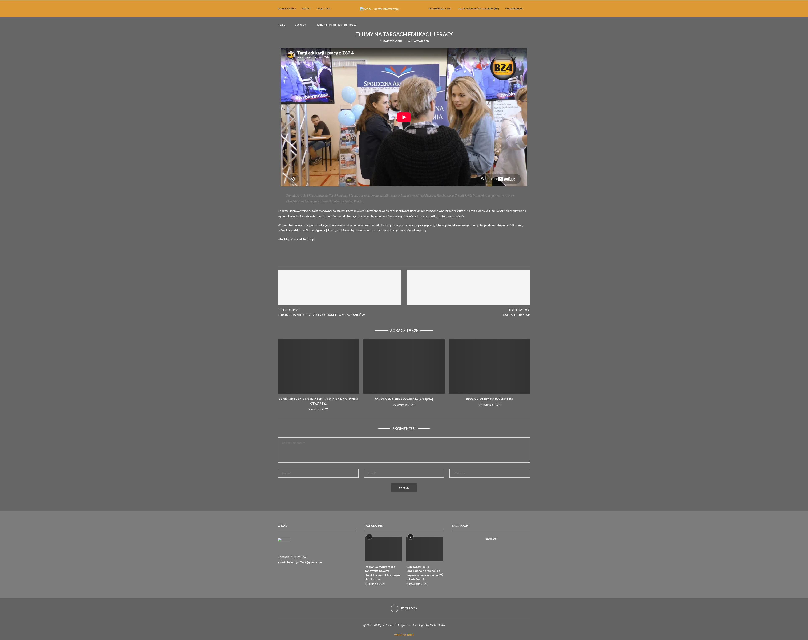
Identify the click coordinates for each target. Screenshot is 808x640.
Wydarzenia (514, 8)
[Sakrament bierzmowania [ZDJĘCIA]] (404, 366)
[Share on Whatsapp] (333, 256)
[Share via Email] (363, 256)
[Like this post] (312, 256)
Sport (306, 8)
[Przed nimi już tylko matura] (489, 366)
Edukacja (300, 24)
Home (281, 24)
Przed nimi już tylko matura (489, 399)
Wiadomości (287, 8)
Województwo (440, 8)
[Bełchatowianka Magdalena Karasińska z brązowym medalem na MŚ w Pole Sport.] (424, 549)
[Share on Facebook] (323, 256)
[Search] (528, 8)
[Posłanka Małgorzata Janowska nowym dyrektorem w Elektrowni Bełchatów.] (383, 549)
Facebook (491, 538)
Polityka (323, 8)
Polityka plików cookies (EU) (478, 8)
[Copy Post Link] (353, 256)
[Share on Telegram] (343, 256)
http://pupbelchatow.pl (299, 239)
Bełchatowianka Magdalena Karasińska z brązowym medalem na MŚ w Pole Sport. (424, 573)
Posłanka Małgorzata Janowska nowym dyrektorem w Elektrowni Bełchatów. (383, 573)
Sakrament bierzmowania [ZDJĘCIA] (404, 399)
